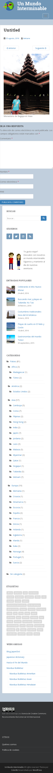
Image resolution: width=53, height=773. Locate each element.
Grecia (16, 524)
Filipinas (16, 416)
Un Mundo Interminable (14, 767)
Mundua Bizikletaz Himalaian (22, 684)
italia (27, 613)
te (18, 630)
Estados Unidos (20, 391)
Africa (14, 366)
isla (15, 613)
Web (2, 191)
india (9, 613)
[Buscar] (43, 218)
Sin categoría (16, 574)
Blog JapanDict (13, 651)
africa (9, 593)
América (15, 386)
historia (32, 609)
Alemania (17, 491)
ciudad (10, 601)
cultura (25, 601)
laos (18, 617)
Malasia (16, 449)
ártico (36, 634)
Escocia (16, 507)
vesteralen (11, 634)
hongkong (41, 609)
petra (22, 625)
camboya (29, 597)
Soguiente (40, 48)
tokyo (23, 630)
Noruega (17, 551)
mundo (18, 621)
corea (18, 601)
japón (34, 613)
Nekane (26, 38)
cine (44, 597)
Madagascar (18, 372)
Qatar (15, 460)
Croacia (16, 496)
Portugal (17, 557)
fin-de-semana (34, 605)
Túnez (16, 377)
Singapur (17, 466)
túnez (40, 630)
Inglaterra (17, 535)
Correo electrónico (9, 181)
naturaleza (27, 621)
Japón (15, 433)
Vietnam (16, 477)
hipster (23, 609)
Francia (16, 518)
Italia (15, 546)
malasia (34, 617)
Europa (15, 485)
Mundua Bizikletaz (15, 668)
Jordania (16, 438)
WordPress (37, 770)
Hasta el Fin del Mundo (17, 662)
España (16, 513)
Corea (16, 411)
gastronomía (12, 609)
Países (13, 361)
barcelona (33, 593)
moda (9, 621)
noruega (37, 621)
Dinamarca (18, 502)
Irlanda (16, 540)
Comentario (6, 138)
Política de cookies (10, 750)
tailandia (10, 630)
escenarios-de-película (16, 605)
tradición (31, 630)
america (18, 593)
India (15, 427)
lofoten (26, 617)
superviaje (39, 625)
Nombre (4, 171)
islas (21, 613)
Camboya (17, 405)
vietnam (21, 634)
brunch (10, 597)
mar (41, 617)
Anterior (12, 48)
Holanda (17, 529)
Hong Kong (18, 422)
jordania (10, 617)
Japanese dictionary (15, 657)
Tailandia (17, 471)
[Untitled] (26, 84)
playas (30, 625)
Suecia (16, 562)
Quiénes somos (9, 744)
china (37, 597)
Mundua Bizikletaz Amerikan (22, 673)
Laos (15, 444)
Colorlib (14, 770)
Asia (13, 400)
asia (25, 593)
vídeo (29, 634)
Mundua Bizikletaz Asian (20, 679)
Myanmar (17, 455)
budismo (19, 597)
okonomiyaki (12, 625)
